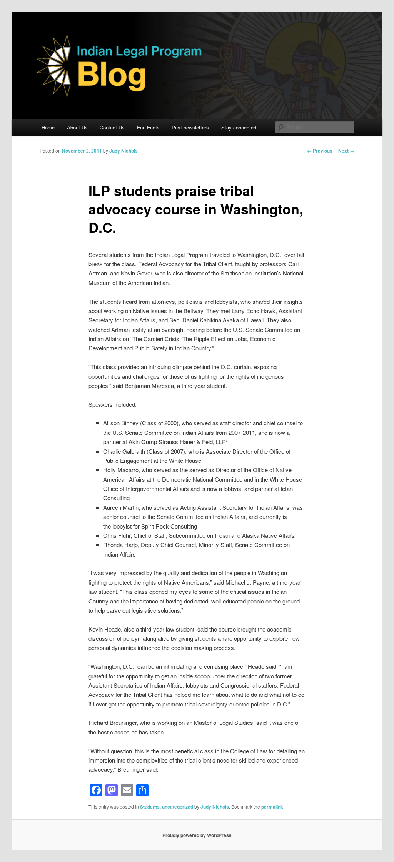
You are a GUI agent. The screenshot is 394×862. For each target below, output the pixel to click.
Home (48, 127)
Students (150, 806)
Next (346, 150)
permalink (272, 806)
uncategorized (177, 806)
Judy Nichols (123, 150)
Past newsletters (190, 127)
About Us (77, 127)
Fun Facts (148, 127)
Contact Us (112, 127)
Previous (319, 150)
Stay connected (238, 127)
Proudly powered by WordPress (197, 835)
